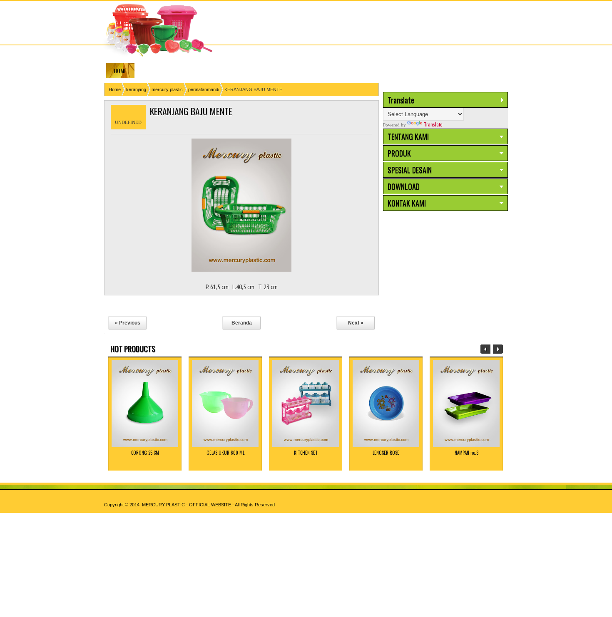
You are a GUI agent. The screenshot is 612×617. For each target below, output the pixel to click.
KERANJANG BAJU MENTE (191, 111)
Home (115, 89)
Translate (433, 124)
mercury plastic (167, 89)
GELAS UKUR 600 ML (225, 452)
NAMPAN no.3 (466, 452)
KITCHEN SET (306, 452)
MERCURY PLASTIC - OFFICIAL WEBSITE (186, 504)
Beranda (241, 323)
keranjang (136, 89)
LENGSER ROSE (386, 452)
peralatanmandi (203, 89)
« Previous (127, 323)
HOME (120, 70)
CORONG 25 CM (145, 452)
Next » (355, 323)
